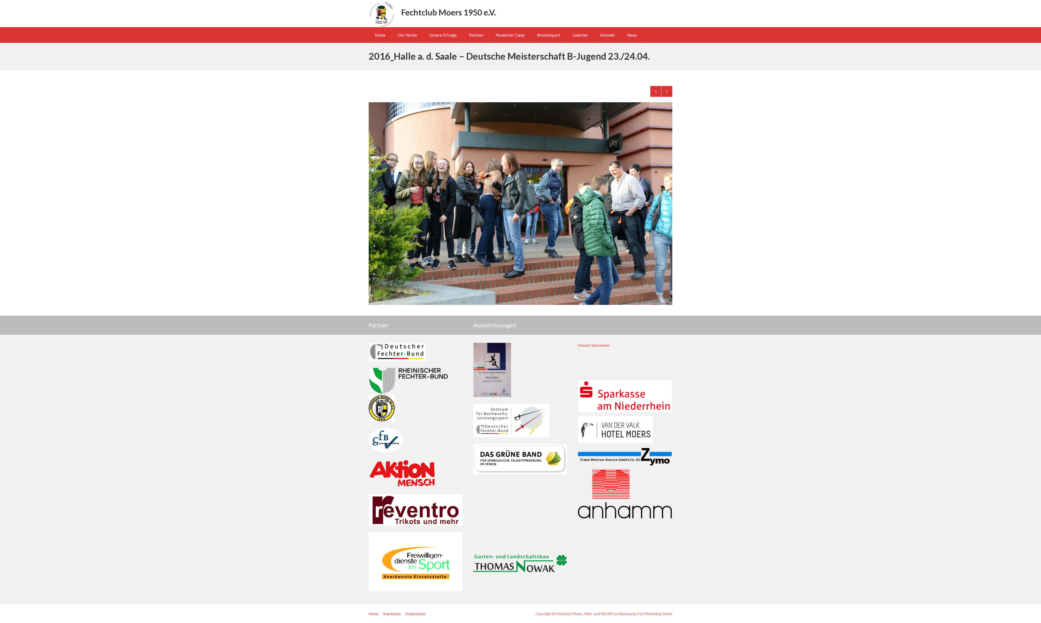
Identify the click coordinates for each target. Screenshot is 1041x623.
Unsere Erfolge (443, 35)
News (632, 35)
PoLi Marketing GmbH (654, 614)
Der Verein (407, 35)
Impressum (392, 614)
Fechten (476, 35)
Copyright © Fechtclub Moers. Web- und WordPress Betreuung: (586, 614)
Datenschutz (415, 614)
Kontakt (607, 35)
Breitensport (548, 35)
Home (380, 35)
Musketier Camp (510, 35)
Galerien (580, 35)
